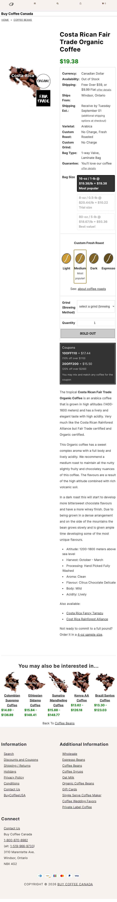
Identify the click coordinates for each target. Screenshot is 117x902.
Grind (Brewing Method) (68, 307)
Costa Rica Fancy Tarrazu (84, 613)
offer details (104, 89)
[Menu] (35, 3)
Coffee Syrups (72, 771)
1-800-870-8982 (16, 840)
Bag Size (68, 177)
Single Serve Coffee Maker (81, 795)
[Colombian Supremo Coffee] (12, 682)
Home (5, 19)
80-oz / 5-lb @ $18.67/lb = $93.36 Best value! (93, 221)
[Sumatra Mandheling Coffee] (58, 682)
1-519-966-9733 (22, 846)
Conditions (11, 783)
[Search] (58, 3)
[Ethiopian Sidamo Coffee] (35, 682)
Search (9, 754)
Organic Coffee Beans (78, 783)
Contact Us (12, 789)
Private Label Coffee (77, 807)
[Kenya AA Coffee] (81, 682)
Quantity (68, 323)
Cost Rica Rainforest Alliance (87, 619)
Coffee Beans (23, 19)
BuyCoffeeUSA (15, 795)
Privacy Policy (14, 777)
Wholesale (69, 754)
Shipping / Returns (17, 765)
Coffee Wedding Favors (79, 801)
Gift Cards (69, 789)
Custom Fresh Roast (89, 243)
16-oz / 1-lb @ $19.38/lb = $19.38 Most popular (93, 183)
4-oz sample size (90, 634)
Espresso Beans (73, 760)
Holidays (10, 771)
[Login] (81, 3)
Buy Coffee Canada (17, 14)
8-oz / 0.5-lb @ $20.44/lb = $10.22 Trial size (93, 202)
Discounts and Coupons (21, 760)
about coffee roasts (92, 289)
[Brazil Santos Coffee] (105, 682)
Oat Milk (68, 777)
